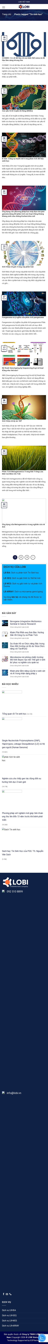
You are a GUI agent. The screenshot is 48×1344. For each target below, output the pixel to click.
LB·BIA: (7, 572)
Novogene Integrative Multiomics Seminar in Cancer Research (25, 622)
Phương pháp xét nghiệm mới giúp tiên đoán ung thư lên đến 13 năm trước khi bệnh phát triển (22, 816)
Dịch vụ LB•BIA (9, 1310)
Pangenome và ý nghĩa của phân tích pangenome (23, 317)
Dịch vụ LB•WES (9, 1320)
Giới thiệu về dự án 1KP (12, 421)
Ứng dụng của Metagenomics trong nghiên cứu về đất (23, 525)
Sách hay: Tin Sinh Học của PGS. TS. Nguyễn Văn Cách (22, 853)
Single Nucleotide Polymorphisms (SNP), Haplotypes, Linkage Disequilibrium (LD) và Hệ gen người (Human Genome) (23, 744)
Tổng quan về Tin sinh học (14, 714)
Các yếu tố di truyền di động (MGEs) (17, 111)
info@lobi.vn (14, 1093)
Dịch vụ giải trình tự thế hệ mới (22, 578)
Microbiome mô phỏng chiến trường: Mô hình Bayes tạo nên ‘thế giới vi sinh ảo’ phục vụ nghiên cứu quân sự (27, 660)
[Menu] (3, 7)
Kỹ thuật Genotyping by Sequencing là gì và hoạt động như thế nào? (23, 369)
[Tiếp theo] (33, 557)
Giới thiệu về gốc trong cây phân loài (18, 267)
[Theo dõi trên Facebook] (4, 1294)
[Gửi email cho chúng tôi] (7, 1294)
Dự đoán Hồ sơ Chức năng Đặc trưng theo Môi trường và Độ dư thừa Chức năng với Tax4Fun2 (27, 646)
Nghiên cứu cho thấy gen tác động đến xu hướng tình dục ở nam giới (21, 780)
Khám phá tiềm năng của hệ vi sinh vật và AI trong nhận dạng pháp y (27, 672)
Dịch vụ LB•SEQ (9, 1315)
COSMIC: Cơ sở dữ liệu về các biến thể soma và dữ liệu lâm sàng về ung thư (23, 59)
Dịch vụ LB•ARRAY (10, 1325)
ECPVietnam (35, 1340)
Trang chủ (6, 14)
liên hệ (14, 597)
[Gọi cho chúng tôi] (10, 1294)
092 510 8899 (15, 891)
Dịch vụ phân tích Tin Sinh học (25, 572)
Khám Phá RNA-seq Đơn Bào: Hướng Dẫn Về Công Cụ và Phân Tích (27, 633)
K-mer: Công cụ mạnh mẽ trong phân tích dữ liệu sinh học (23, 160)
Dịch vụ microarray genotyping (23, 591)
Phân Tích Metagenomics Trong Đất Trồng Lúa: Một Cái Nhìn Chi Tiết (22, 472)
